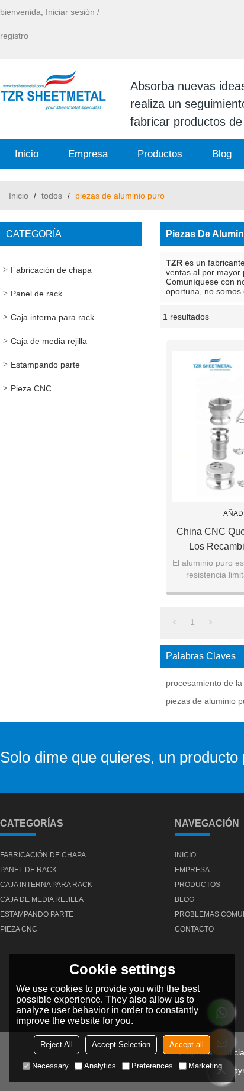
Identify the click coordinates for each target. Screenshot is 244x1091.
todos (51, 195)
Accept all (186, 1044)
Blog (184, 899)
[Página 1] (174, 622)
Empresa (88, 153)
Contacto (194, 929)
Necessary (50, 1065)
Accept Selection (121, 1044)
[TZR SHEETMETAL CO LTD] (53, 92)
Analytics (100, 1065)
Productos (159, 153)
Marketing (205, 1065)
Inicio (26, 153)
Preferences (152, 1065)
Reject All (56, 1044)
